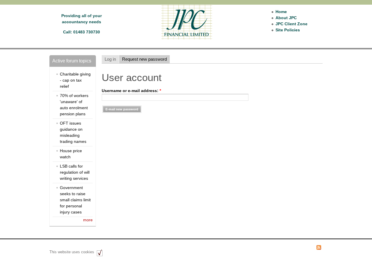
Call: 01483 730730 (81, 32)
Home (281, 11)
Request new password (144, 59)
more (88, 220)
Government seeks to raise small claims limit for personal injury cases (75, 199)
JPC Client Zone (291, 23)
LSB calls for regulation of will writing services (75, 172)
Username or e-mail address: (131, 90)
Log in (110, 59)
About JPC (286, 17)
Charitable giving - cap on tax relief (75, 80)
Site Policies (288, 30)
